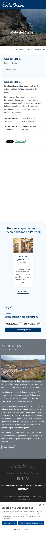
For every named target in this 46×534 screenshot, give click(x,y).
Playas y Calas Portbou (36, 49)
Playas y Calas (21, 49)
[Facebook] (18, 479)
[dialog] (23, 518)
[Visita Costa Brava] (12, 4)
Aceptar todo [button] (9, 523)
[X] (23, 479)
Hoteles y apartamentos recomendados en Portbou (23, 230)
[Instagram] (27, 479)
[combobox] (40, 505)
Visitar (11, 345)
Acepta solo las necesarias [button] (31, 523)
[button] (23, 529)
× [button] (43, 505)
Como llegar (11, 69)
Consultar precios (23, 330)
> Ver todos (23, 292)
